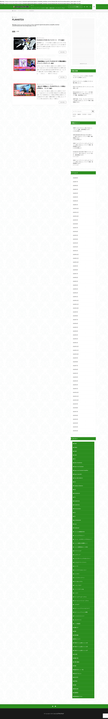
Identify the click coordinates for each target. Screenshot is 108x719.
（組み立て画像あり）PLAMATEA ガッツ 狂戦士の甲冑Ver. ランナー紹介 (51, 87)
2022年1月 (75, 388)
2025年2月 (75, 246)
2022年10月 (76, 354)
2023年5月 (75, 327)
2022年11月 (76, 350)
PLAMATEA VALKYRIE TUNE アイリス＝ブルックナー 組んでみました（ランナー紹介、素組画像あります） (83, 153)
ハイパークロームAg (79, 589)
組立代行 (76, 677)
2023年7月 (75, 319)
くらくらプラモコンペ (79, 535)
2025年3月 (75, 243)
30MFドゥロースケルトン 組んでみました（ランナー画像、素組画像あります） (82, 128)
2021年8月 (75, 407)
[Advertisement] (83, 40)
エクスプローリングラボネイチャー (82, 558)
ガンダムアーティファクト (80, 562)
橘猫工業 (76, 658)
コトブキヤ (84, 114)
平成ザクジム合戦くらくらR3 (81, 642)
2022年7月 (75, 365)
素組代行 (79, 114)
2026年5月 (75, 189)
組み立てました (77, 673)
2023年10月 (76, 308)
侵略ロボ (76, 627)
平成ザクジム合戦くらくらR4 (81, 646)
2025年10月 (76, 216)
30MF (75, 443)
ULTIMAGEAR (77, 520)
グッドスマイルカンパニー (80, 570)
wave (75, 524)
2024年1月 (75, 296)
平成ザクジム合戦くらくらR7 (81, 650)
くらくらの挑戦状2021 (79, 531)
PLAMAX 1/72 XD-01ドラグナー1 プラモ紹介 (51, 40)
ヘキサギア (76, 604)
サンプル (74, 114)
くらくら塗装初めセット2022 (81, 547)
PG (75, 497)
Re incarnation (77, 508)
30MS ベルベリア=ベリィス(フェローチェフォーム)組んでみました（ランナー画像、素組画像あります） (83, 145)
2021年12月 (76, 392)
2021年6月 (75, 415)
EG (75, 458)
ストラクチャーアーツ (79, 577)
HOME (14, 10)
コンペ (74, 116)
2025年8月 (75, 223)
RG (75, 512)
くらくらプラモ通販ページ (75, 6)
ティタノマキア (77, 585)
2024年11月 (76, 258)
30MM (75, 447)
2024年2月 (75, 292)
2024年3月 (75, 289)
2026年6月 (75, 185)
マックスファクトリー (22, 10)
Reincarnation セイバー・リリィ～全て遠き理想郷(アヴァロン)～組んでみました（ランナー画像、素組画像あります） (83, 93)
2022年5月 (75, 373)
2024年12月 (76, 254)
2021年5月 (75, 419)
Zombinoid (76, 527)
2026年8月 (75, 177)
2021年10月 (76, 400)
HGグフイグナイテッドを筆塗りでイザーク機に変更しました (83, 82)
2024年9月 (75, 266)
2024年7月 (75, 273)
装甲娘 (75, 681)
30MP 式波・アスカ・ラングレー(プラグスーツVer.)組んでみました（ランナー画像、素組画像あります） (83, 100)
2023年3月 (75, 335)
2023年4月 (75, 331)
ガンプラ (76, 566)
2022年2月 (75, 384)
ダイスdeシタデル (78, 581)
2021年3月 (75, 427)
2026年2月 (75, 200)
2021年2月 (75, 430)
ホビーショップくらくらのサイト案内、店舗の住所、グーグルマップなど (48, 8)
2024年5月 (75, 281)
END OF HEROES (78, 462)
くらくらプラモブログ (58, 713)
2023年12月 (76, 300)
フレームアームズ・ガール (80, 596)
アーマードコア (77, 550)
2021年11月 (76, 396)
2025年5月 (75, 235)
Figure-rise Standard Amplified (81, 470)
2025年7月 (75, 227)
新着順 (13, 31)
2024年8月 (75, 269)
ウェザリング (77, 554)
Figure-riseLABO (78, 474)
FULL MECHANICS (78, 478)
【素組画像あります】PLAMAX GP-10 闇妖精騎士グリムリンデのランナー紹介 (51, 62)
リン (75, 156)
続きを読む (62, 52)
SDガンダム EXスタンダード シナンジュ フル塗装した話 (83, 87)
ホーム (32, 5)
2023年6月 (75, 323)
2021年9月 (75, 404)
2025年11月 (76, 212)
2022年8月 (75, 361)
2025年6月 (75, 231)
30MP (75, 451)
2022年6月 (75, 369)
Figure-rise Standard (78, 466)
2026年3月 (75, 197)
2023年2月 (75, 338)
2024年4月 (75, 285)
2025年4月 (75, 239)
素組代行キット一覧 (78, 669)
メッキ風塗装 (77, 623)
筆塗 (75, 665)
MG (75, 489)
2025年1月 (75, 250)
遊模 (75, 685)
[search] (92, 111)
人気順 (17, 31)
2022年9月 (75, 358)
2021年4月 (75, 423)
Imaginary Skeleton (78, 485)
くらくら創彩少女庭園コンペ (81, 543)
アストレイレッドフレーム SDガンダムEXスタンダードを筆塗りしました (83, 76)
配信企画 (76, 688)
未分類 (75, 654)
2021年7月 (75, 411)
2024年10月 (76, 262)
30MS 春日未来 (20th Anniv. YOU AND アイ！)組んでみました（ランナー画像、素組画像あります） (83, 136)
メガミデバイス (77, 619)
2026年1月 (75, 204)
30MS (75, 455)
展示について (77, 639)
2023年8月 (75, 315)
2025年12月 (76, 208)
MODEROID (77, 493)
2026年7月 (75, 181)
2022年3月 (75, 381)
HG (75, 481)
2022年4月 (75, 377)
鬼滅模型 (76, 692)
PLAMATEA (31, 10)
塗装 (75, 631)
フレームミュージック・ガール (81, 600)
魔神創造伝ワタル (78, 696)
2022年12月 (76, 346)
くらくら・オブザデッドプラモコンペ (83, 539)
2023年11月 (76, 304)
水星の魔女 (76, 662)
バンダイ (89, 114)
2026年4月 (75, 193)
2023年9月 (75, 312)
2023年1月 (75, 342)
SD (74, 516)
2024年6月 (75, 277)
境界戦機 (76, 635)
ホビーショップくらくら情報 (81, 612)
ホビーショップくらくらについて (82, 608)
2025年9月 (75, 220)
